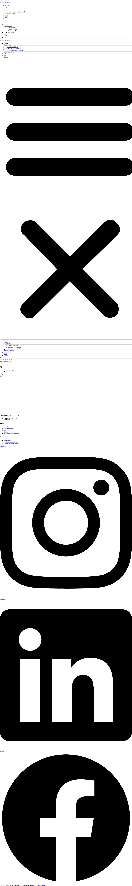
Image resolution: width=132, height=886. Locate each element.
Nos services (8, 26)
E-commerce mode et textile (17, 12)
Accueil (6, 43)
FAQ (5, 55)
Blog (5, 53)
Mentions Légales (41, 885)
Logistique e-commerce (13, 29)
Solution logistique (12, 27)
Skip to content (4, 1)
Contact (7, 18)
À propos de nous (10, 13)
